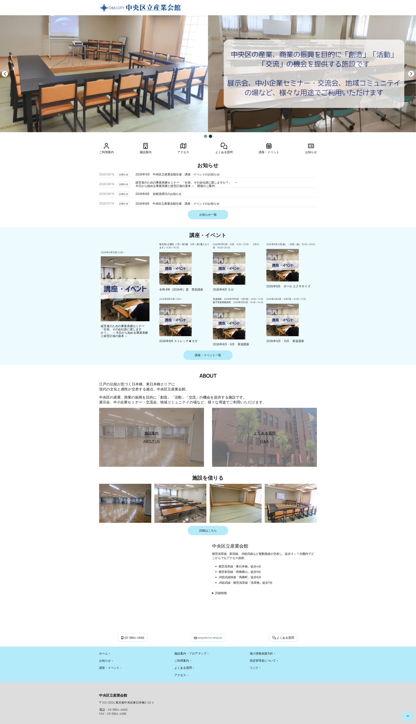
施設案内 (151, 433)
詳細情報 (221, 593)
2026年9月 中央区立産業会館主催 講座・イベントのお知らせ (178, 174)
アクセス (180, 675)
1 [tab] (205, 136)
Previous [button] (5, 73)
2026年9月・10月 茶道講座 (285, 341)
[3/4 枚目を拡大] (257, 488)
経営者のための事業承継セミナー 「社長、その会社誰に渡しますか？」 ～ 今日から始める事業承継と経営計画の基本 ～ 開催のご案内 (186, 184)
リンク (254, 668)
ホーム (103, 653)
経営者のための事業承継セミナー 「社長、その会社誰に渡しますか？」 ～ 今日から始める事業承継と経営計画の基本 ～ (124, 330)
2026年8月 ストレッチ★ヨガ (178, 341)
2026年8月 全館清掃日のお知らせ (159, 193)
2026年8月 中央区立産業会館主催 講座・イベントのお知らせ (178, 203)
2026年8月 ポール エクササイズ (288, 286)
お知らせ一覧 (208, 214)
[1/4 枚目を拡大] (147, 488)
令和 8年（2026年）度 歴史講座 (181, 289)
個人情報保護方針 (261, 653)
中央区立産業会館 (113, 695)
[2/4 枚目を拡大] (202, 488)
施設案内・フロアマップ (190, 653)
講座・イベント (109, 668)
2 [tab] (210, 136)
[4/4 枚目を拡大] (312, 488)
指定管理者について (263, 660)
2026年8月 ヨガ (223, 289)
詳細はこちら (208, 530)
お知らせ (123, 174)
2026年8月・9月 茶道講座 (231, 344)
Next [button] (411, 73)
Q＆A (264, 441)
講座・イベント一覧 (208, 355)
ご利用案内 (181, 660)
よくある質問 (264, 433)
